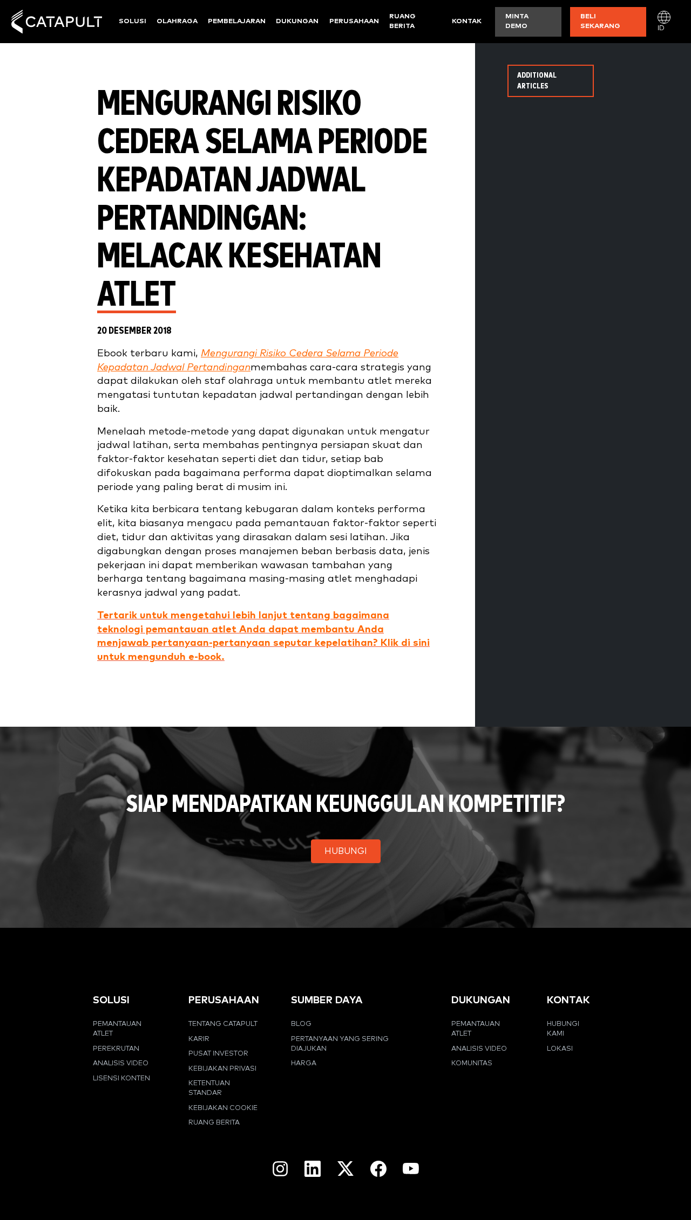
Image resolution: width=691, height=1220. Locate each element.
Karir (198, 1039)
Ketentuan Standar (209, 1088)
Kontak (467, 21)
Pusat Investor (218, 1053)
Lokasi (560, 1048)
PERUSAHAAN (223, 1000)
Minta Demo (517, 21)
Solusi (132, 21)
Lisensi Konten (121, 1078)
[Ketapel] (57, 22)
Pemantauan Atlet (117, 1029)
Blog (301, 1024)
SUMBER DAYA (327, 1000)
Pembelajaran (237, 21)
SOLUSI (111, 1000)
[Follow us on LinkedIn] (312, 1169)
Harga (303, 1063)
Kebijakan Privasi (222, 1068)
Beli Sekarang (600, 21)
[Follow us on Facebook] (378, 1169)
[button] (346, 851)
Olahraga (177, 21)
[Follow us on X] (345, 1168)
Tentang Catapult (223, 1024)
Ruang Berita (402, 21)
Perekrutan (116, 1048)
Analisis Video (120, 1063)
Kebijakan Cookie (223, 1108)
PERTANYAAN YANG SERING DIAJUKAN (340, 1044)
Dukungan (297, 21)
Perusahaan (354, 21)
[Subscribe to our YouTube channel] (411, 1168)
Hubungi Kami (563, 1029)
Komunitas (471, 1063)
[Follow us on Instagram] (280, 1169)
